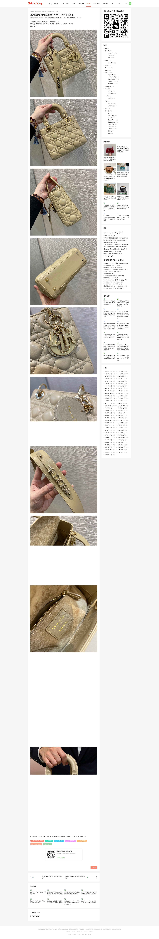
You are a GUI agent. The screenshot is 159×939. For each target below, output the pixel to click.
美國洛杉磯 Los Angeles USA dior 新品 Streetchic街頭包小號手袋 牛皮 (72, 902)
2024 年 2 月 (108, 403)
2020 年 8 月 (108, 430)
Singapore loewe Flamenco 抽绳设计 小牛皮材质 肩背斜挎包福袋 (109, 357)
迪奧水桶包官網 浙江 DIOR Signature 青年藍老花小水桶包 (89, 892)
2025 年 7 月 (121, 381)
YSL (106, 101)
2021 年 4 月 (121, 425)
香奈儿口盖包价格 (108, 282)
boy (118, 232)
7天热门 (73, 932)
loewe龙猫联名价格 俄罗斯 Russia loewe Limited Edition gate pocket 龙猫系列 (123, 336)
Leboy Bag (111, 126)
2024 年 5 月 (121, 398)
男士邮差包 (111, 93)
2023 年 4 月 (108, 410)
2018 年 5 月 (108, 452)
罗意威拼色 (107, 271)
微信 (82, 932)
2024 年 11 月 (121, 391)
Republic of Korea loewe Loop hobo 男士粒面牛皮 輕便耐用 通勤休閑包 (110, 314)
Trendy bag (107, 263)
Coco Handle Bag (108, 251)
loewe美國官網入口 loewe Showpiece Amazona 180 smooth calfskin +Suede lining (123, 326)
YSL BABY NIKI (107, 265)
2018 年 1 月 (108, 454)
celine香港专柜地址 (109, 246)
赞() (94, 867)
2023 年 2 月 (108, 413)
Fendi (74, 3)
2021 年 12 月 (109, 420)
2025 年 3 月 (121, 386)
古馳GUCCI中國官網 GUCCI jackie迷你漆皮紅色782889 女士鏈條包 (110, 159)
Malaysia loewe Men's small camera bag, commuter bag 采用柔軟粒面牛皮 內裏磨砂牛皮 (123, 347)
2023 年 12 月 (109, 405)
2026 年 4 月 (108, 376)
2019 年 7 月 (108, 442)
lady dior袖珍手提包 (117, 253)
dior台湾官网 (107, 253)
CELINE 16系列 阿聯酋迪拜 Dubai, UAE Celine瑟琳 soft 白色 (123, 217)
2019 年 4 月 (121, 445)
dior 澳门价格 (49, 840)
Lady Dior (72, 17)
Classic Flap (111, 120)
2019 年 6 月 (121, 442)
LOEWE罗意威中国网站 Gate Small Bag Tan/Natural (109, 178)
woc (115, 263)
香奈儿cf (121, 275)
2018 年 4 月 (121, 452)
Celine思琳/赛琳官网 (121, 240)
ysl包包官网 (81, 929)
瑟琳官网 (115, 269)
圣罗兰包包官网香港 (73, 929)
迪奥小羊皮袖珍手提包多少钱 (110, 275)
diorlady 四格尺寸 (59, 840)
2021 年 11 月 (121, 420)
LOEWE (105, 3)
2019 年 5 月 (108, 445)
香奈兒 (56, 3)
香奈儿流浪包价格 (109, 286)
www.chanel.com (123, 263)
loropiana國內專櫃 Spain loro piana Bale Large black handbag (123, 206)
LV (63, 3)
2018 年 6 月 (121, 449)
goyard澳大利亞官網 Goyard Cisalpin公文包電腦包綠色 (110, 197)
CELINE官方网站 (110, 240)
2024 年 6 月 (108, 398)
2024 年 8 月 (108, 396)
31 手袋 (110, 118)
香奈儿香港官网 (118, 288)
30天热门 (68, 932)
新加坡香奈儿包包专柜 (110, 267)
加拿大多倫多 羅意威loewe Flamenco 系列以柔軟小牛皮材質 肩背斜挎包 (123, 358)
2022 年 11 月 (121, 413)
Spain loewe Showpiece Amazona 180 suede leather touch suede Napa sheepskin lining (109, 326)
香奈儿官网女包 (117, 284)
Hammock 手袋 (112, 77)
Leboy (108, 256)
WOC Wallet (111, 129)
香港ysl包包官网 (89, 929)
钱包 (106, 108)
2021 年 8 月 (108, 423)
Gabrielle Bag (111, 122)
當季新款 (110, 98)
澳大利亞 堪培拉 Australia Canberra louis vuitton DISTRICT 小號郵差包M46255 (123, 149)
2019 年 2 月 (121, 447)
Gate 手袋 (110, 75)
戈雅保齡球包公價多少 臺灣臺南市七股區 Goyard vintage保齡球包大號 (109, 207)
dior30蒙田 (118, 251)
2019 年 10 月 (121, 437)
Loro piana (108, 86)
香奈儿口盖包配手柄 (118, 282)
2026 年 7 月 (121, 371)
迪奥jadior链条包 (109, 273)
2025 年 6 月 (108, 383)
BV (113, 3)
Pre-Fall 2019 (111, 81)
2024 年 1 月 (121, 403)
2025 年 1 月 (121, 388)
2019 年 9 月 (108, 440)
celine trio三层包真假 (111, 238)
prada (118, 3)
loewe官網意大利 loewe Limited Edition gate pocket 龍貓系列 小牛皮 (109, 336)
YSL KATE (110, 103)
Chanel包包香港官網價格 (54, 17)
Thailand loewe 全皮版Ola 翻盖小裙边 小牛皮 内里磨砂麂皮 (109, 302)
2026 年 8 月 (108, 371)
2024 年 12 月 (109, 391)
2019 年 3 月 (108, 447)
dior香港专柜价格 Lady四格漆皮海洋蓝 (38, 892)
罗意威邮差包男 (116, 271)
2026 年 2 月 (108, 378)
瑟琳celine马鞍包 (108, 269)
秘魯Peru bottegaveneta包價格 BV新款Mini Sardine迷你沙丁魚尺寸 (123, 197)
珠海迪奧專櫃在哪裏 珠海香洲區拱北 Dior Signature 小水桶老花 (55, 893)
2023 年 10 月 (121, 405)
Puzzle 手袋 (111, 83)
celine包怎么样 (123, 238)
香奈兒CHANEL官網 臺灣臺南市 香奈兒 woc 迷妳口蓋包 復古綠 (123, 174)
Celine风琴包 (125, 244)
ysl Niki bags (111, 106)
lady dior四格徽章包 (70, 840)
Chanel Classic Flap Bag (121, 246)
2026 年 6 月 (108, 373)
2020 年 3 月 (121, 435)
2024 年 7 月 (121, 396)
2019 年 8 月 (121, 440)
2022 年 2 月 (121, 418)
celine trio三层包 (109, 235)
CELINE (96, 3)
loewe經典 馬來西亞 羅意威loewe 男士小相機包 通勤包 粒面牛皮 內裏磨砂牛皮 (109, 347)
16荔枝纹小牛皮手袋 (108, 233)
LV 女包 (110, 91)
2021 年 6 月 (121, 423)
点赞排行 (86, 932)
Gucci (68, 3)
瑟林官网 (119, 267)
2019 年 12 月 (109, 437)
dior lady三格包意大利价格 (37, 840)
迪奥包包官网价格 (98, 929)
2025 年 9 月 (108, 381)
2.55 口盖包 (111, 115)
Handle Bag (111, 124)
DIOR (88, 3)
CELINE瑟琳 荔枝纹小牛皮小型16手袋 (112, 244)
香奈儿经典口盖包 (108, 288)
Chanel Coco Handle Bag (115, 249)
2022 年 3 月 (108, 418)
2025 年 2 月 (108, 388)
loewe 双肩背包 (112, 79)
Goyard (81, 3)
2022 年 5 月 (108, 415)
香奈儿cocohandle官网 (111, 277)
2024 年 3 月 (121, 400)
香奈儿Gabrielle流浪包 (109, 280)
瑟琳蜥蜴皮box (123, 269)
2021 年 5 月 (108, 425)
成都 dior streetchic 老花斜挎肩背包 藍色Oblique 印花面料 (89, 901)
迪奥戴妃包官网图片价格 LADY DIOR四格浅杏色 (74, 836)
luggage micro (114, 259)
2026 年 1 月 (121, 378)
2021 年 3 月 (108, 427)
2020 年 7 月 (121, 430)
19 (108, 113)
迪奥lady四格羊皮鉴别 (36, 844)
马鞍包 (110, 57)
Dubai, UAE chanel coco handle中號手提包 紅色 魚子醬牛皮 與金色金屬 (110, 218)
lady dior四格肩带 (82, 840)
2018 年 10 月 (109, 449)
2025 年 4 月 (108, 386)
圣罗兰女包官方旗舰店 (63, 929)
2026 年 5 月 (121, 373)
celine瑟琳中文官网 (110, 243)
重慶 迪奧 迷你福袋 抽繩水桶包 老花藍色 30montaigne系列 (55, 901)
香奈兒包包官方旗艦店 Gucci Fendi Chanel (44, 11)
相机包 (110, 131)
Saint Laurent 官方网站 (51, 929)
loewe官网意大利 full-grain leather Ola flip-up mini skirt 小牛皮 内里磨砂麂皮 (123, 303)
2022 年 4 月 (121, 415)
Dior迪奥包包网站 (107, 929)
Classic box (111, 53)
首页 (49, 3)
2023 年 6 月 (121, 408)
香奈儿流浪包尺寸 (122, 286)
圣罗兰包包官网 (116, 265)
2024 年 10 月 (109, 393)
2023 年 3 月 (121, 410)
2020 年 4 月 (108, 435)
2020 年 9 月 (121, 427)
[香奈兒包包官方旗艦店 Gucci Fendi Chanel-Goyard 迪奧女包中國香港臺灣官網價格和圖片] (35, 3)
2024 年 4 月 (108, 400)
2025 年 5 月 (121, 383)
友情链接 (78, 932)
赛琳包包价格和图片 (116, 929)
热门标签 (91, 932)
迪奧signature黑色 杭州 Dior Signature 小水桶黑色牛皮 (72, 892)
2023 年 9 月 (108, 408)
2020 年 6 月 (108, 432)
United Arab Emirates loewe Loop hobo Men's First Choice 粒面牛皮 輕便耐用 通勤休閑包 (123, 315)
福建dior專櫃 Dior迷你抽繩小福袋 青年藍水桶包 (37, 901)
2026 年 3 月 (121, 376)
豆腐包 (110, 133)
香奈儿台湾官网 (107, 284)
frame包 (110, 55)
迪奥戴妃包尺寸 (47, 844)
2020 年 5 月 (121, 432)
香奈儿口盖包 (120, 280)
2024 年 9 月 (121, 393)
